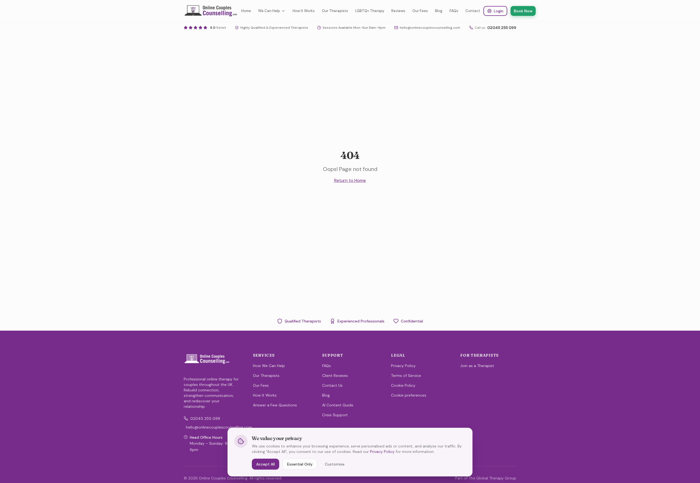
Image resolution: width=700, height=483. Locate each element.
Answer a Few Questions (275, 405)
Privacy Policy (403, 365)
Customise (335, 464)
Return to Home (350, 180)
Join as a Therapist (477, 365)
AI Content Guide (337, 405)
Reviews (398, 10)
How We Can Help (269, 365)
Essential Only (300, 464)
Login (498, 10)
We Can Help (269, 10)
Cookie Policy (403, 385)
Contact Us (332, 385)
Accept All (265, 464)
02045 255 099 (205, 418)
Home (246, 10)
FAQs (454, 10)
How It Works (304, 10)
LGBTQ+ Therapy (369, 10)
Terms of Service (406, 375)
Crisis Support (335, 414)
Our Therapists (335, 10)
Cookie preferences (408, 395)
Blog (438, 10)
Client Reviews (335, 375)
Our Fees (420, 10)
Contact (472, 10)
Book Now (523, 10)
